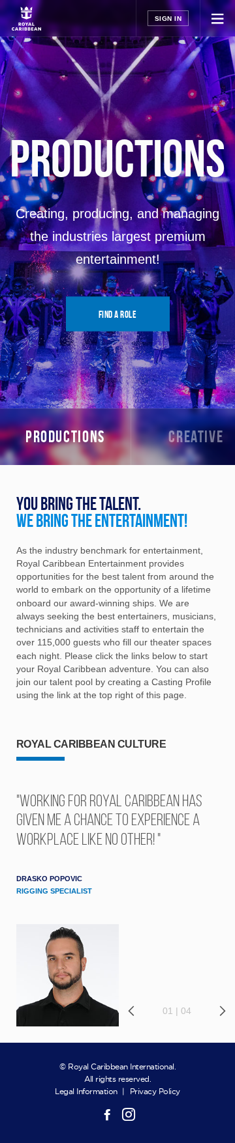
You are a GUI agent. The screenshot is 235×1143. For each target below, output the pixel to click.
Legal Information (86, 1091)
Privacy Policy (155, 1091)
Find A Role (118, 314)
